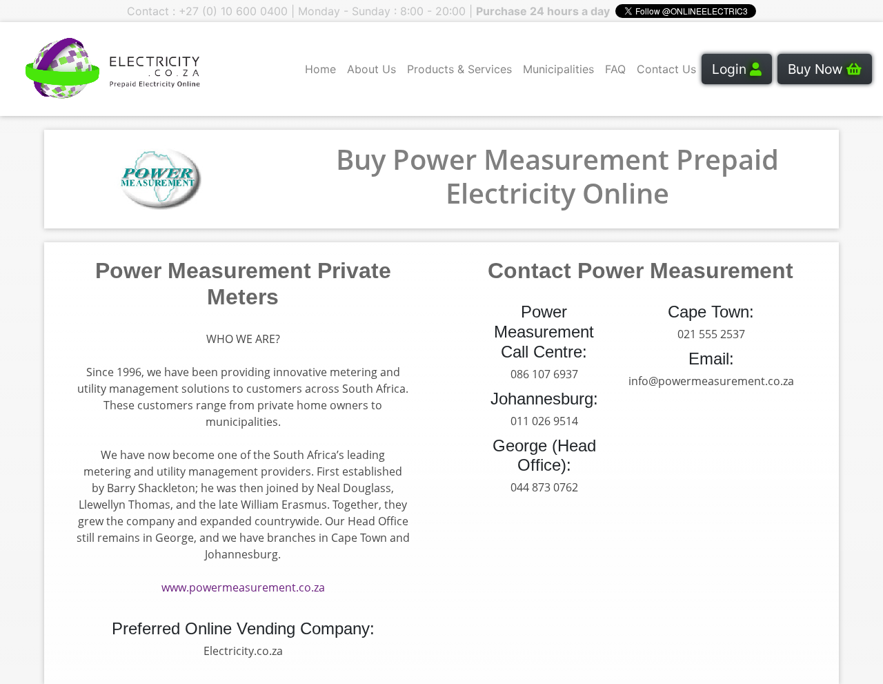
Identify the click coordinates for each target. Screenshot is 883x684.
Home (320, 69)
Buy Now (817, 69)
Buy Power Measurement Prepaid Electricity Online (557, 176)
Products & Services (459, 69)
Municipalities (558, 69)
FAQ (615, 69)
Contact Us (666, 69)
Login (731, 69)
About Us (371, 69)
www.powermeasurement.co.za (243, 587)
